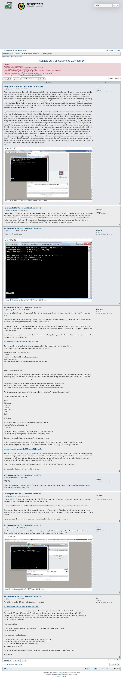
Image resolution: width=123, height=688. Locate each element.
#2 (4, 210)
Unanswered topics (8, 56)
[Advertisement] (61, 31)
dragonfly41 (99, 309)
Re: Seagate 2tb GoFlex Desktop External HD (22, 208)
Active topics (18, 56)
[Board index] (15, 6)
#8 (4, 599)
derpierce (99, 88)
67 (100, 311)
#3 (4, 231)
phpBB (55, 674)
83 (100, 600)
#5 (4, 477)
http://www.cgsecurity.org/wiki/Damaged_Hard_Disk (21, 341)
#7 (4, 527)
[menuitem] (15, 50)
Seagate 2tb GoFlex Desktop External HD (61, 60)
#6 (4, 496)
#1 (4, 89)
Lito (97, 598)
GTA (63, 672)
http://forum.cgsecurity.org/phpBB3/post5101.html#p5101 (23, 449)
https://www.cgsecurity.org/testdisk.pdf (31, 75)
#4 (4, 310)
